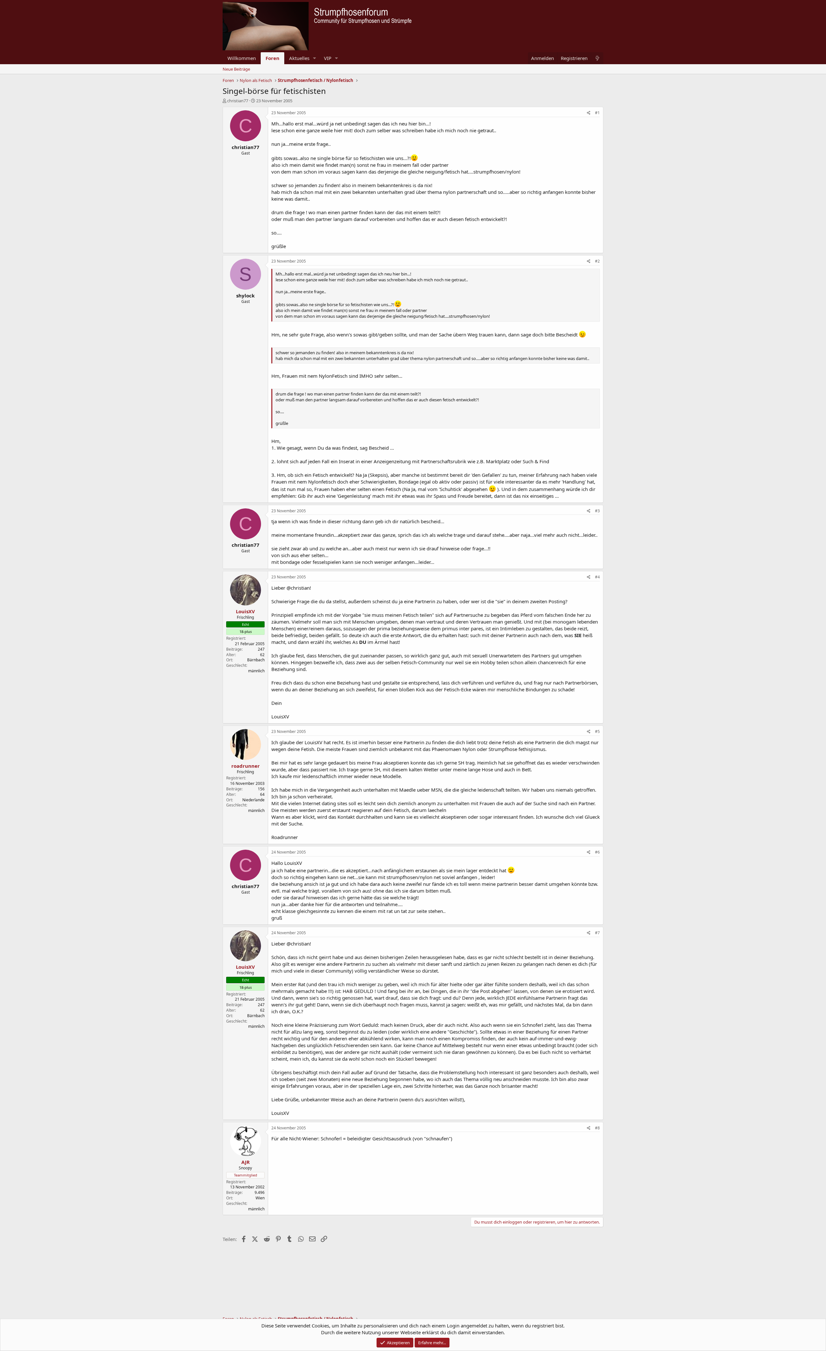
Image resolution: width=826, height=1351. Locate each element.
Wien (260, 1198)
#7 (597, 933)
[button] (314, 58)
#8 (597, 1128)
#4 (597, 577)
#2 (597, 261)
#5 (597, 731)
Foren (272, 58)
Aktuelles (299, 58)
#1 (597, 112)
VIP (327, 58)
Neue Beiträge (236, 69)
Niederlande (253, 800)
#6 (597, 852)
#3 (597, 511)
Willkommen (241, 58)
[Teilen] (589, 113)
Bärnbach (256, 660)
